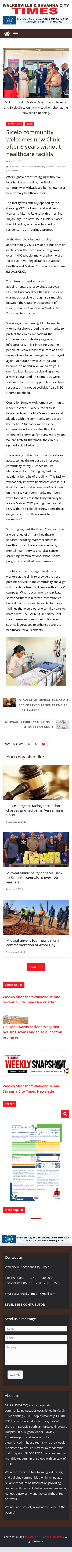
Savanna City (52, 166)
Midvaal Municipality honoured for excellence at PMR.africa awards (43, 705)
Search (65, 1114)
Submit (15, 1375)
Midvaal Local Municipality (32, 166)
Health (29, 124)
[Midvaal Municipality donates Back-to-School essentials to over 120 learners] (36, 835)
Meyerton (14, 166)
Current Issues (14, 124)
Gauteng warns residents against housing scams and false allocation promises (32, 1032)
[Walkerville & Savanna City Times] (7, 33)
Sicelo (63, 166)
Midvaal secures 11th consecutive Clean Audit (29, 724)
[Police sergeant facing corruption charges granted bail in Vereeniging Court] (36, 768)
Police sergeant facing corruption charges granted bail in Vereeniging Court (34, 810)
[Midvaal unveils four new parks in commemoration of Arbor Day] (36, 902)
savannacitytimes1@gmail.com (34, 1294)
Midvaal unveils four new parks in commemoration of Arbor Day (33, 942)
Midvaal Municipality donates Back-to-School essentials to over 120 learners (34, 878)
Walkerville (12, 170)
